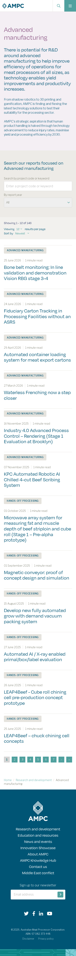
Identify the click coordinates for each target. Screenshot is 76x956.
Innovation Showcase (38, 847)
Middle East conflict (38, 872)
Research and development (34, 780)
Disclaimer (28, 938)
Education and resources (38, 835)
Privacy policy (46, 938)
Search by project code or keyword (26, 178)
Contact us (38, 866)
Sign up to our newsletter (38, 885)
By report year (13, 194)
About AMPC (38, 854)
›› (69, 759)
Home (8, 780)
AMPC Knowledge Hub (38, 860)
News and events (38, 841)
